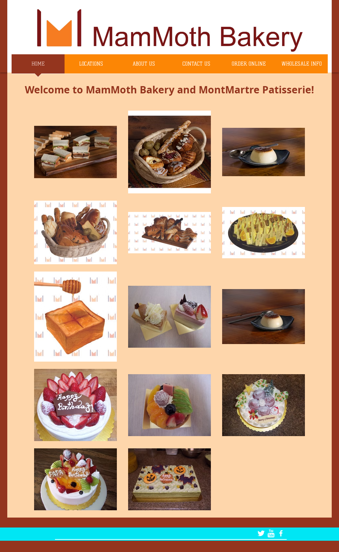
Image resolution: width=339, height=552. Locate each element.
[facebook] (281, 533)
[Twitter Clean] (261, 533)
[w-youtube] (271, 533)
